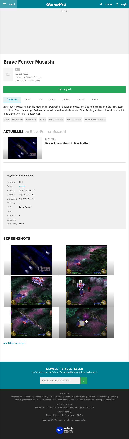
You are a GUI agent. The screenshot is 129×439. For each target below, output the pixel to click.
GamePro (51, 407)
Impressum (16, 396)
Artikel (66, 99)
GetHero (74, 407)
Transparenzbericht (105, 399)
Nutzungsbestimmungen (26, 399)
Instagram (70, 415)
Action (43, 119)
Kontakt (112, 396)
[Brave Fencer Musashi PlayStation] (22, 148)
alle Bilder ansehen (14, 343)
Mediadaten (45, 399)
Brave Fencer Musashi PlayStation (67, 143)
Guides (81, 99)
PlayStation (17, 119)
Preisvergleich (65, 89)
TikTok (80, 415)
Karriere (91, 396)
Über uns (28, 396)
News (27, 99)
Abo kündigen (56, 396)
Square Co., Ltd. (56, 119)
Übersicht (12, 99)
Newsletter (102, 396)
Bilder (94, 99)
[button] (8, 4)
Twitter (49, 415)
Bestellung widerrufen (75, 396)
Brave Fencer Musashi (95, 119)
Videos (52, 99)
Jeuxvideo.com (87, 407)
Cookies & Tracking (85, 399)
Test (39, 99)
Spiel (6, 119)
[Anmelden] (83, 380)
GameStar (40, 407)
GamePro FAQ (41, 396)
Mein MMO (63, 407)
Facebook (58, 415)
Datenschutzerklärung (63, 399)
